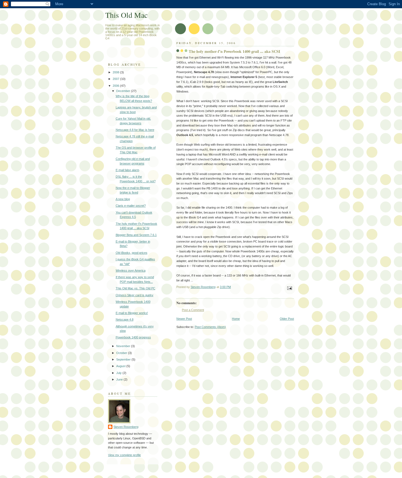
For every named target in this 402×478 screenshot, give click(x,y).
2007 (116, 78)
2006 (116, 85)
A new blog (123, 199)
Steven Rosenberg (125, 426)
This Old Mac (126, 15)
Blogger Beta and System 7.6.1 (136, 235)
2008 (116, 72)
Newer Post (184, 318)
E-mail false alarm (127, 170)
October (122, 353)
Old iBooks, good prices (131, 252)
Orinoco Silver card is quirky (134, 295)
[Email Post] (289, 287)
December (123, 91)
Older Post (287, 318)
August (121, 366)
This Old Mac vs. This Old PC (135, 288)
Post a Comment (193, 310)
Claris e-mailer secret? (131, 205)
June (120, 379)
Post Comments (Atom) (210, 327)
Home (236, 318)
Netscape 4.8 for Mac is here (135, 129)
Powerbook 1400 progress (133, 337)
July (119, 373)
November (123, 346)
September (124, 359)
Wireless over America (130, 270)
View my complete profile (124, 455)
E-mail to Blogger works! (132, 313)
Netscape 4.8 (124, 319)
